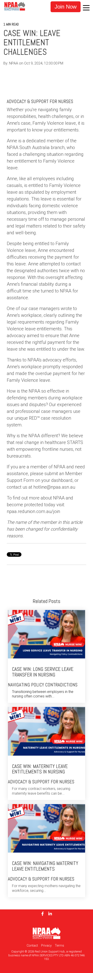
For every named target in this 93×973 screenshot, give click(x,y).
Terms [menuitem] (59, 946)
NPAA (14, 63)
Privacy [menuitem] (46, 946)
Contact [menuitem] (32, 946)
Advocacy (25, 72)
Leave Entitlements (19, 79)
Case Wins (64, 72)
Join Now (66, 7)
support (45, 72)
